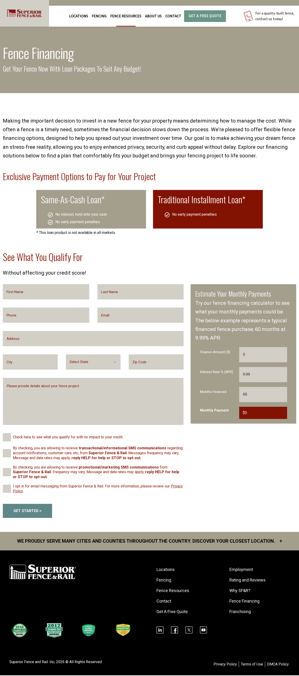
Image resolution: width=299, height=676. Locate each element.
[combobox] (93, 362)
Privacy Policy (225, 664)
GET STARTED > (28, 511)
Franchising (240, 611)
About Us (153, 16)
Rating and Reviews (247, 580)
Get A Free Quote (205, 16)
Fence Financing (244, 601)
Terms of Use (252, 664)
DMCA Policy (278, 664)
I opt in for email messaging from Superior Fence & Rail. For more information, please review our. (98, 488)
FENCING (99, 16)
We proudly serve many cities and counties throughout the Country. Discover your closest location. (149, 541)
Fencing (164, 580)
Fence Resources (173, 590)
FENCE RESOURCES (125, 16)
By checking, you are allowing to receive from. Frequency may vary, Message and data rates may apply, (96, 472)
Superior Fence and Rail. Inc (31, 662)
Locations (78, 16)
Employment (241, 569)
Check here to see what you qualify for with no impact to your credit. (68, 437)
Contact (173, 16)
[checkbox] (7, 437)
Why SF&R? (239, 590)
